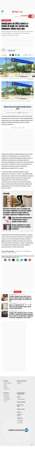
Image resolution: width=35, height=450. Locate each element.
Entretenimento (22, 381)
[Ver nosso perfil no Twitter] (13, 260)
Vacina (14, 252)
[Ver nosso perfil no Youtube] (29, 260)
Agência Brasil (11, 50)
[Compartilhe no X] (13, 55)
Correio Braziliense (20, 418)
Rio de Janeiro (7, 383)
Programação (21, 399)
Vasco (5, 401)
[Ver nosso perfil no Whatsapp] (17, 260)
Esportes (6, 393)
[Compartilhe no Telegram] (19, 55)
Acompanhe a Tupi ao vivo (21, 393)
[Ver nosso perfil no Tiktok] (25, 260)
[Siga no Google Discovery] (28, 55)
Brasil (5, 385)
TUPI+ (19, 397)
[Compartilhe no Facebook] (10, 55)
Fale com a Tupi (20, 405)
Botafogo (6, 395)
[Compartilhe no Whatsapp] (16, 55)
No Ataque (20, 420)
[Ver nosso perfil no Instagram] (9, 260)
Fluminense (7, 399)
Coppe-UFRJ (19, 251)
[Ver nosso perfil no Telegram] (21, 260)
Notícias (5, 381)
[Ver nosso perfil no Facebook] (5, 260)
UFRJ (9, 252)
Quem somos (21, 409)
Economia (6, 389)
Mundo (5, 387)
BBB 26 (19, 383)
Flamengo (6, 397)
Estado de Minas (20, 414)
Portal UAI (20, 422)
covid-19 (4, 252)
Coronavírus (27, 251)
